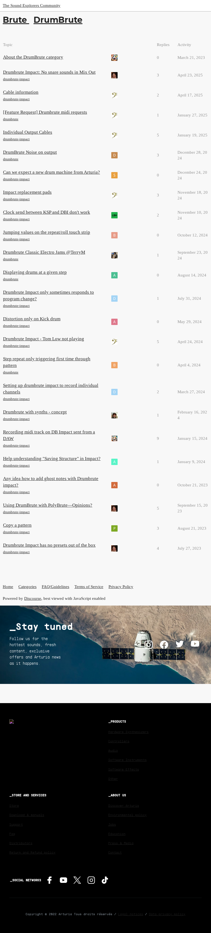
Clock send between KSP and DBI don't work (46, 212)
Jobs (112, 824)
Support (16, 824)
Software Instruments (127, 760)
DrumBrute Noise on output (30, 152)
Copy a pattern (17, 525)
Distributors (20, 843)
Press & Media (121, 843)
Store (14, 805)
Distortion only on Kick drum (31, 318)
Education (117, 834)
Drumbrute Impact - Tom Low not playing (43, 338)
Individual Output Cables (27, 132)
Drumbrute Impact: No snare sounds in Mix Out (49, 72)
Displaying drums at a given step (35, 272)
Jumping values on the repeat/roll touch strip (46, 232)
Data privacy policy (167, 914)
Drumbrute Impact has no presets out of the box (49, 545)
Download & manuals (26, 815)
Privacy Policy (121, 586)
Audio (113, 750)
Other (113, 779)
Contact (115, 852)
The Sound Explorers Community (31, 5)
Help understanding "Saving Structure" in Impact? (52, 458)
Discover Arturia (123, 805)
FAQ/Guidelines (55, 586)
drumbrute (10, 119)
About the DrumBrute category (33, 57)
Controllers (118, 741)
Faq (12, 834)
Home (8, 586)
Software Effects (123, 769)
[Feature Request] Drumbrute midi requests (45, 112)
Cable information (20, 92)
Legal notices (130, 914)
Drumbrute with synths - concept (35, 412)
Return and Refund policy (32, 852)
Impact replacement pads (27, 192)
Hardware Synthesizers (128, 732)
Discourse (32, 598)
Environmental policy (127, 815)
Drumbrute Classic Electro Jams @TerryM (44, 252)
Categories (27, 586)
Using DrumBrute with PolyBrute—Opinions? (47, 505)
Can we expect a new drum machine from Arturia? (51, 172)
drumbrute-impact (16, 79)
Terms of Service (88, 586)
